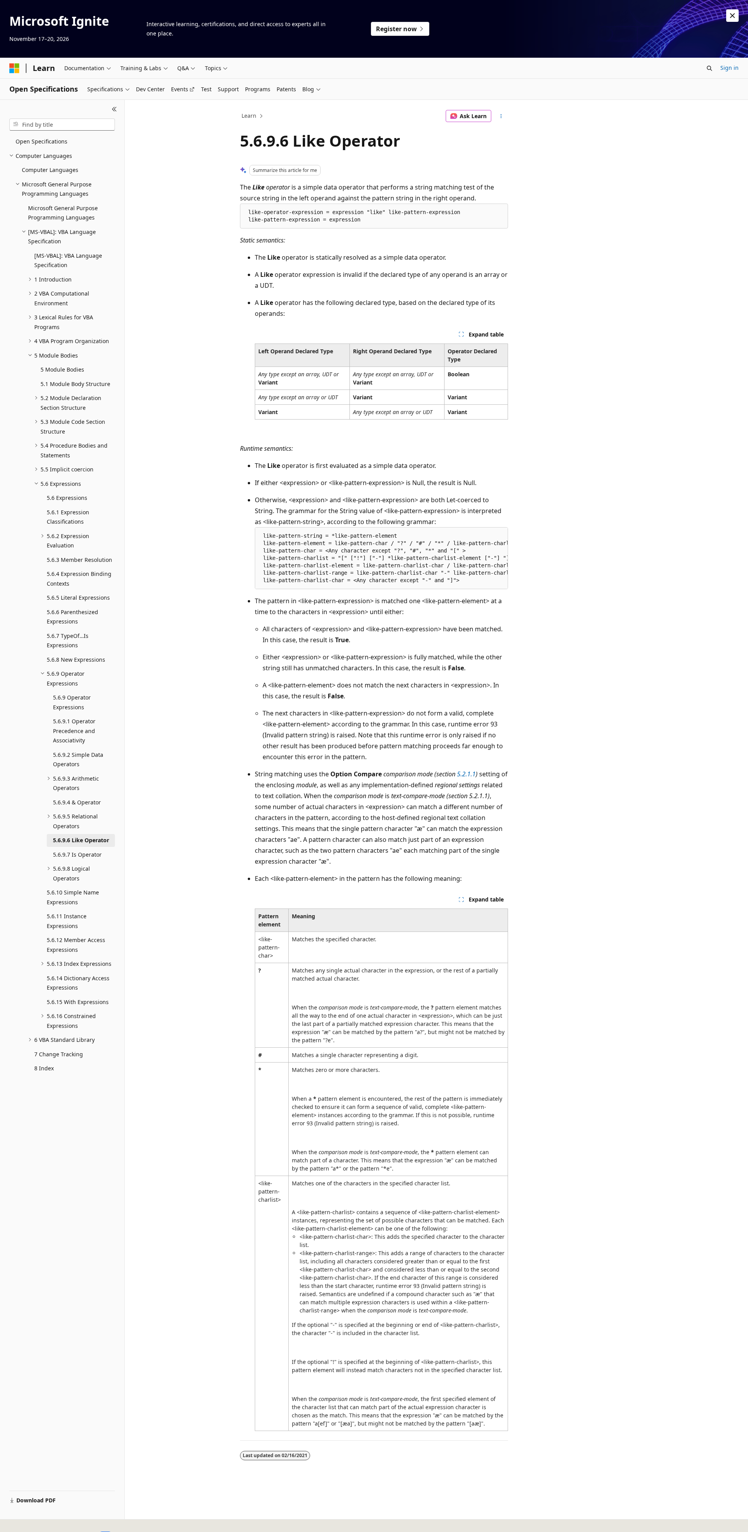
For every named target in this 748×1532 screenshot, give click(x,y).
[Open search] (709, 68)
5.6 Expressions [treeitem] (67, 497)
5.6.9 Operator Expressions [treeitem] (72, 702)
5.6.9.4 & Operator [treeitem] (77, 802)
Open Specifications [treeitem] (41, 141)
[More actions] (501, 116)
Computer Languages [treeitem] (50, 170)
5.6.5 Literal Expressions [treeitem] (78, 597)
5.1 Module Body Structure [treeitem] (75, 384)
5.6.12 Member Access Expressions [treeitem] (76, 944)
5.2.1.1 (466, 774)
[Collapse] (114, 109)
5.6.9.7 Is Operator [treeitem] (77, 854)
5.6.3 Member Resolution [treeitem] (79, 559)
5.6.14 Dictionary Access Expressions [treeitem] (78, 983)
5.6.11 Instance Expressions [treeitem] (66, 921)
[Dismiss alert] (732, 15)
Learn (249, 115)
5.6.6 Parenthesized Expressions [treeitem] (72, 616)
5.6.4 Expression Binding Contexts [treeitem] (79, 578)
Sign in (729, 67)
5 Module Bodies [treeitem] (62, 369)
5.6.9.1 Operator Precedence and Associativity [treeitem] (74, 730)
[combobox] (62, 125)
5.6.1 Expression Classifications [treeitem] (68, 517)
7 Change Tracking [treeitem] (58, 1054)
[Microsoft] (14, 68)
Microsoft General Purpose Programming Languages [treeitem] (63, 212)
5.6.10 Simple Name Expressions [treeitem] (73, 897)
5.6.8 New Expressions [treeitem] (76, 659)
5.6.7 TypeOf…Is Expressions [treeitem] (67, 640)
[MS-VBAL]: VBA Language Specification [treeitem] (68, 260)
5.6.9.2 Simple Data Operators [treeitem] (78, 759)
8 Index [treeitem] (44, 1068)
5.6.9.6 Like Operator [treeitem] (81, 840)
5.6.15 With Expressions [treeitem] (78, 1002)
